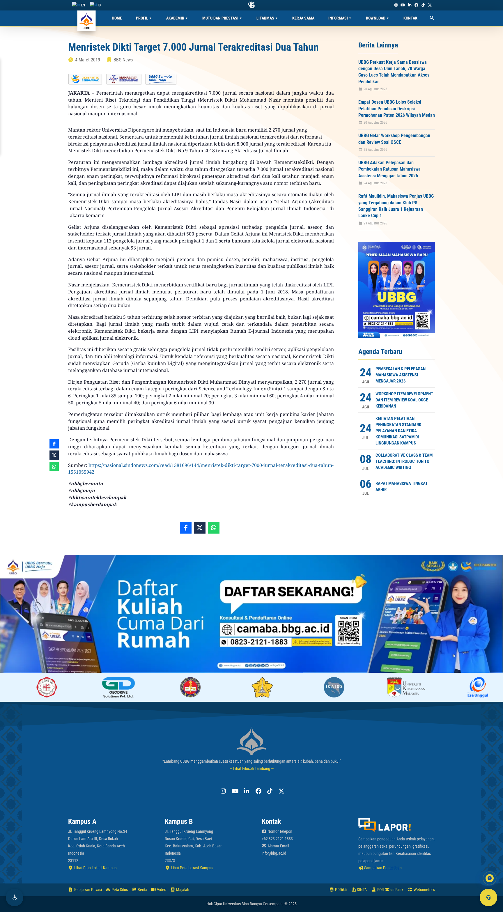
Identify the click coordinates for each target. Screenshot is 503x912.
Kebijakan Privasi (87, 889)
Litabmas (265, 18)
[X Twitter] (430, 5)
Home (117, 18)
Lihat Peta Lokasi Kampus (94, 867)
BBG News (123, 60)
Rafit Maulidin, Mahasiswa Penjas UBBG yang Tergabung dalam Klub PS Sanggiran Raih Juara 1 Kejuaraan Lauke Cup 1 (396, 205)
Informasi (338, 18)
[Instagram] (396, 5)
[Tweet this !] (200, 528)
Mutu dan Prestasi (220, 18)
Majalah (182, 889)
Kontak (410, 18)
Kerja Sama (303, 18)
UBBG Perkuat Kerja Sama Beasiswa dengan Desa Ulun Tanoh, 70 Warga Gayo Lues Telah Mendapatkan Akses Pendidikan (393, 71)
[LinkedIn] (409, 5)
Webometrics (424, 889)
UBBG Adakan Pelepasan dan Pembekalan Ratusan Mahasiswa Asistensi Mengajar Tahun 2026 (389, 169)
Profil (142, 18)
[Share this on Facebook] (186, 528)
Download (375, 18)
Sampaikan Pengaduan (382, 867)
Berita (142, 889)
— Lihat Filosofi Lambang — (251, 768)
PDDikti (340, 889)
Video (161, 889)
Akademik (175, 18)
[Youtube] (403, 5)
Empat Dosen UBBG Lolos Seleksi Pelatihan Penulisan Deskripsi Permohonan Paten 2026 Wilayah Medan (396, 108)
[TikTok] (423, 5)
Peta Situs (119, 889)
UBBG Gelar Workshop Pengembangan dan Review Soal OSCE (394, 139)
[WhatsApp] (213, 528)
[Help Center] (488, 897)
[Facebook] (416, 5)
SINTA (361, 889)
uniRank (396, 889)
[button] (14, 897)
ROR (380, 889)
